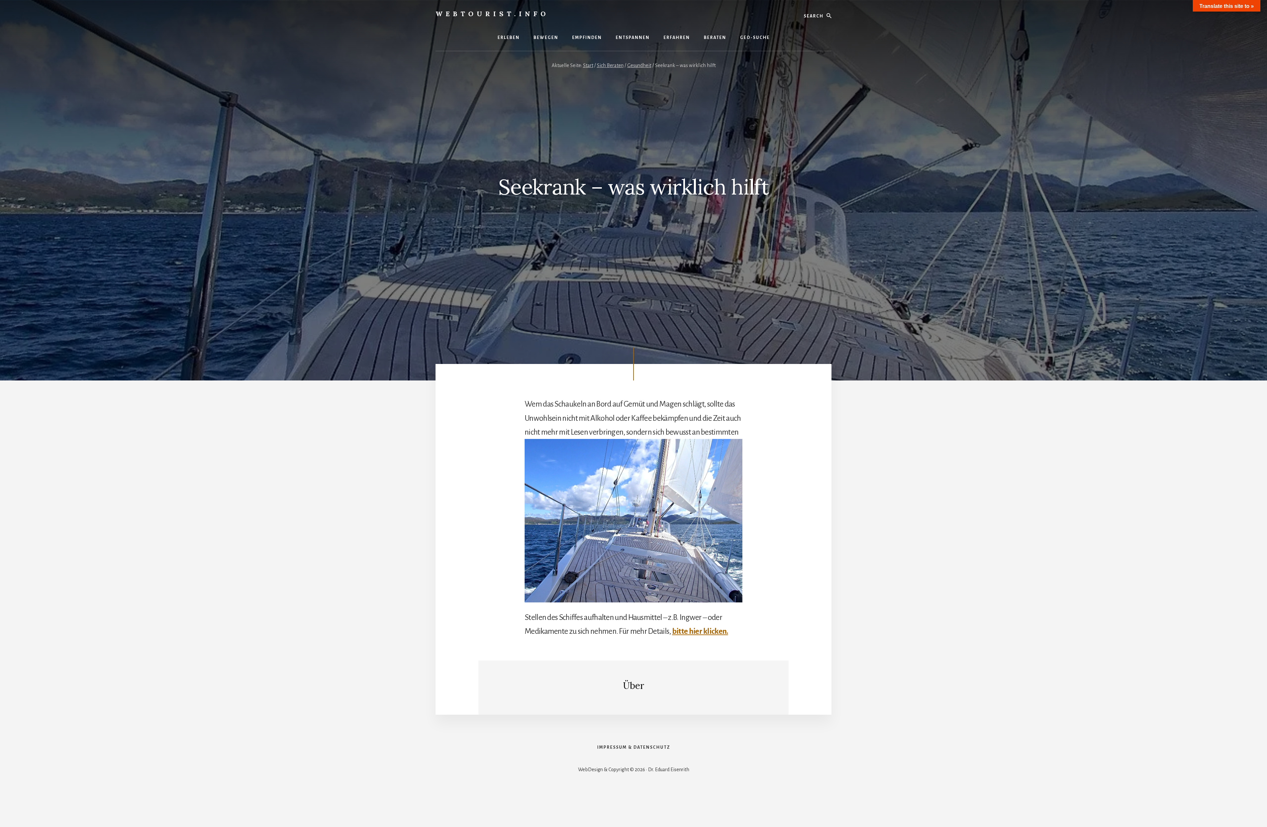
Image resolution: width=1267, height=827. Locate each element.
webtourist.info (492, 14)
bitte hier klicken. (700, 631)
